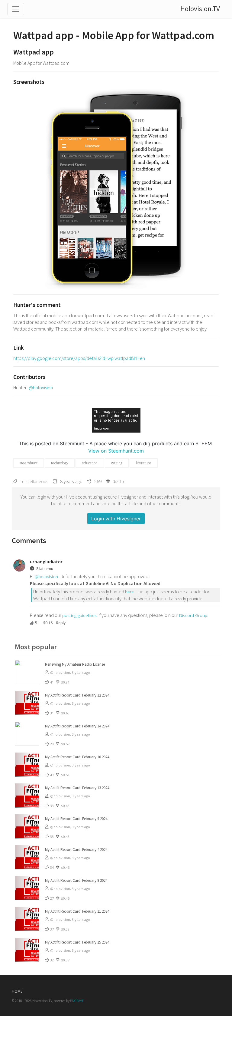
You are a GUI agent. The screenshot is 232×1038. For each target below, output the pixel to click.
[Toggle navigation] (15, 9)
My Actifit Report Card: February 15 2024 (77, 942)
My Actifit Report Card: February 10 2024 (77, 757)
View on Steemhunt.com (116, 451)
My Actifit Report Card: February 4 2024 (76, 849)
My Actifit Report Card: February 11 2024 (77, 911)
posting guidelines (79, 615)
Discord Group (193, 615)
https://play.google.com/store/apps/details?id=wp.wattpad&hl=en (79, 358)
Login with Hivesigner (116, 519)
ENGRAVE (77, 1000)
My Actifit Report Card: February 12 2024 (77, 695)
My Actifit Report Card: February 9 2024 (76, 818)
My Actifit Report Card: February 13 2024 (77, 787)
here (129, 592)
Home (17, 991)
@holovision (41, 387)
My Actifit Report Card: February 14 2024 (77, 726)
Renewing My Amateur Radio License (75, 664)
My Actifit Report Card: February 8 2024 (76, 880)
